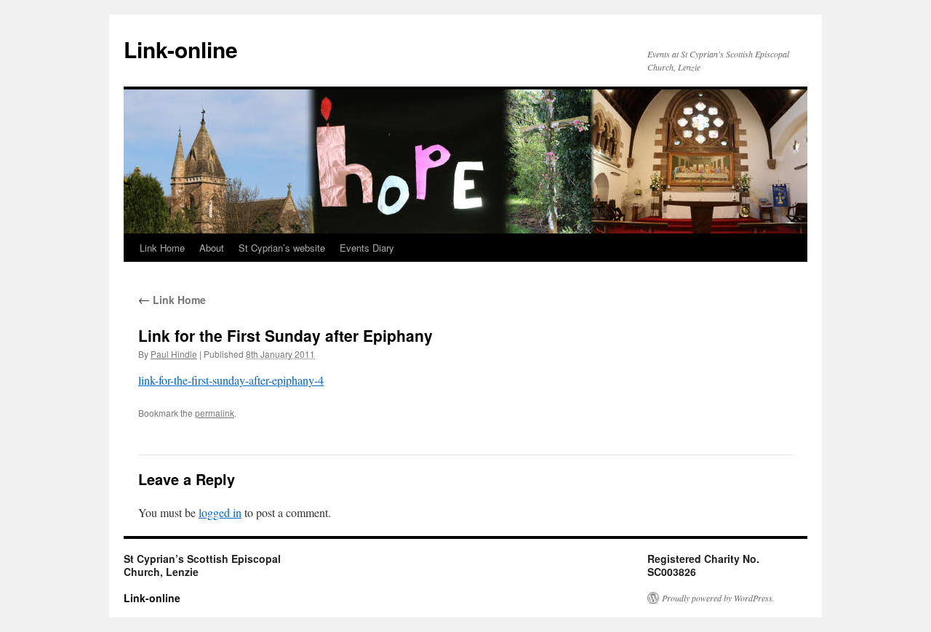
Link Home (162, 248)
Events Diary (367, 248)
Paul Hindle (174, 354)
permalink (214, 413)
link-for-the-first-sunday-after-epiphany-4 (231, 380)
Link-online (181, 49)
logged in (220, 512)
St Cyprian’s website (282, 248)
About (211, 248)
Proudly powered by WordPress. (718, 598)
